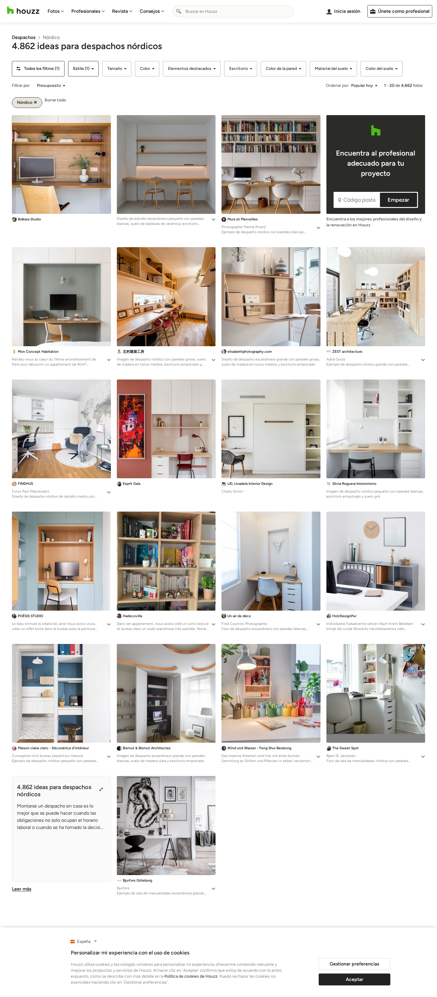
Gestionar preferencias (354, 964)
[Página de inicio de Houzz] (23, 10)
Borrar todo (55, 100)
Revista (120, 11)
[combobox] (233, 11)
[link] (23, 37)
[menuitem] (56, 11)
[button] (38, 68)
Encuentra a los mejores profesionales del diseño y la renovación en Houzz (374, 222)
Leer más (21, 889)
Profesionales (85, 11)
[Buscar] (179, 11)
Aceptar (354, 979)
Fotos (53, 11)
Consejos (150, 11)
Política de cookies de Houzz (191, 976)
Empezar (398, 200)
